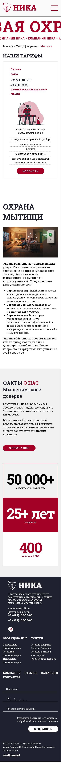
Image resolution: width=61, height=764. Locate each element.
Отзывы (30, 673)
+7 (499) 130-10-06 (20, 615)
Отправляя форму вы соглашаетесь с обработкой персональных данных (37, 719)
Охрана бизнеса (41, 648)
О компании (19, 448)
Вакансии (49, 673)
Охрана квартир (41, 644)
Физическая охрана (43, 658)
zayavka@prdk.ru (19, 608)
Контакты (11, 677)
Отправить (43, 729)
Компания (12, 673)
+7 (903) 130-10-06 (20, 620)
